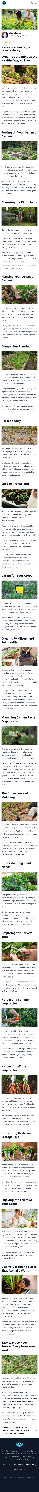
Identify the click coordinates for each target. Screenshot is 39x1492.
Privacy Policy (31, 1465)
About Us (6, 1465)
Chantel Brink (15, 33)
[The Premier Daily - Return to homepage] (19, 1444)
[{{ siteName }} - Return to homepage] (4, 3)
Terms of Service (19, 1469)
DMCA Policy (18, 1465)
